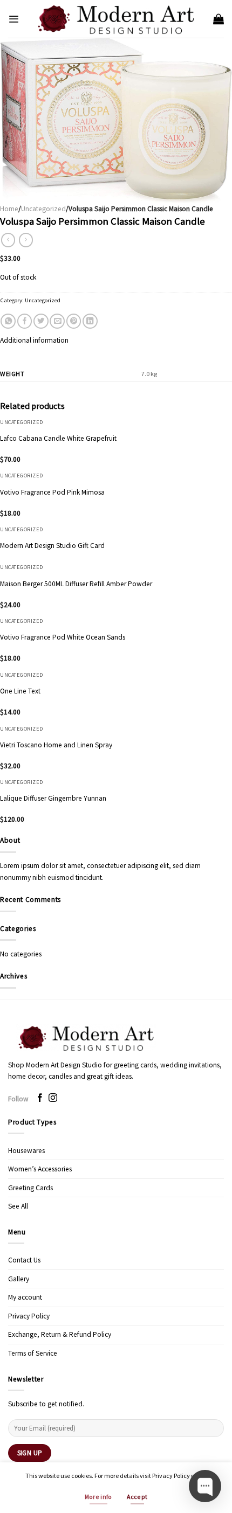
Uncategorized (43, 208)
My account (25, 1297)
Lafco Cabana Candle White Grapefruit (58, 438)
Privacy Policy (29, 1316)
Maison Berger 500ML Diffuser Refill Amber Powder (76, 583)
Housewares (26, 1150)
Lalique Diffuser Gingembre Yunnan (53, 798)
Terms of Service (32, 1353)
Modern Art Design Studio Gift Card (52, 545)
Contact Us (24, 1260)
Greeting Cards (30, 1187)
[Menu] (13, 19)
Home (9, 208)
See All (18, 1206)
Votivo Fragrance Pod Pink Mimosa (52, 492)
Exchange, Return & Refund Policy (59, 1334)
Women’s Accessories (40, 1169)
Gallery (18, 1278)
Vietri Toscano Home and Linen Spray (56, 744)
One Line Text (20, 691)
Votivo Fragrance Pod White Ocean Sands (62, 637)
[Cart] (218, 19)
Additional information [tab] (34, 340)
